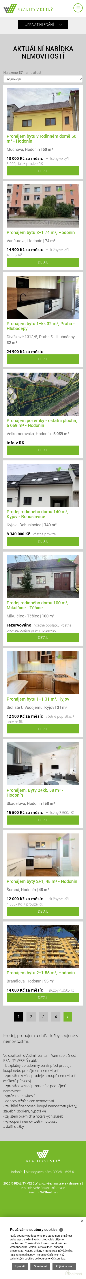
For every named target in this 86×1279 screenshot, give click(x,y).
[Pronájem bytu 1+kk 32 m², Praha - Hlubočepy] (43, 297)
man (51, 1192)
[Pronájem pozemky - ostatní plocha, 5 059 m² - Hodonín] (43, 393)
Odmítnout (40, 1266)
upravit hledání (39, 24)
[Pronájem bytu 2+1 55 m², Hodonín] (43, 945)
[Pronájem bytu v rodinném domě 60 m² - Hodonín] (43, 109)
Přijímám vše (64, 1266)
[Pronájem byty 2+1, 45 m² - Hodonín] (43, 854)
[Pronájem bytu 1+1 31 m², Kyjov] (43, 672)
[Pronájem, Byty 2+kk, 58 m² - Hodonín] (43, 763)
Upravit (20, 1266)
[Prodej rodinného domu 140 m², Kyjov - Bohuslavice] (43, 484)
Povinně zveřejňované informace (43, 1188)
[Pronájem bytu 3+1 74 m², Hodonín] (43, 205)
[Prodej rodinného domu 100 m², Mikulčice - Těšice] (43, 576)
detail (43, 171)
